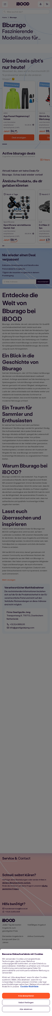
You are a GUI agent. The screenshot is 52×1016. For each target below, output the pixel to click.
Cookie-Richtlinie (29, 986)
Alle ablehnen (26, 1009)
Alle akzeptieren (26, 995)
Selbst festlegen (26, 1002)
